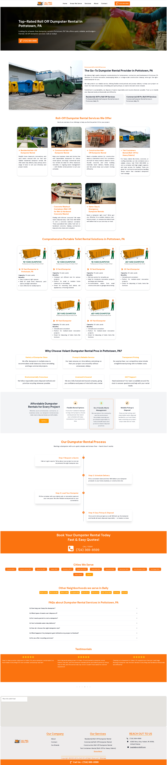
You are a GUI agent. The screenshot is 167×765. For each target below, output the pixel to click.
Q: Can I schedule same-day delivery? (42, 623)
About (96, 3)
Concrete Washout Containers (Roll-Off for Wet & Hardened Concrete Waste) (62, 210)
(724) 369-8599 (124, 3)
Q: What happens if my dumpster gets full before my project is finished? (54, 633)
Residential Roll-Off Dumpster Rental (29, 151)
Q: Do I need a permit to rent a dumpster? (43, 618)
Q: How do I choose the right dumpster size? (44, 628)
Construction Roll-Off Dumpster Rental (97, 151)
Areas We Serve (76, 3)
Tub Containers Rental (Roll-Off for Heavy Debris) (130, 152)
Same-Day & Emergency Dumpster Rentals (96, 209)
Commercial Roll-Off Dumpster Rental (63, 151)
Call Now (44, 421)
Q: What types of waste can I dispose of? (43, 613)
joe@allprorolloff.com (138, 747)
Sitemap (103, 758)
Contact (104, 3)
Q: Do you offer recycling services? (41, 638)
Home (65, 3)
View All (89, 574)
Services (88, 3)
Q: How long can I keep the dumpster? (42, 608)
